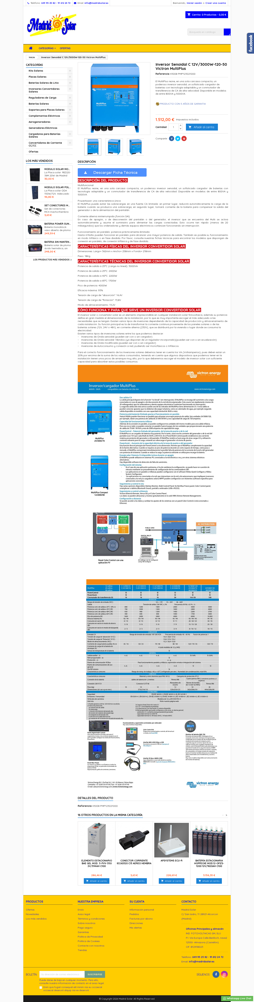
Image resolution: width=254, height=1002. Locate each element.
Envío (81, 909)
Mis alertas (136, 927)
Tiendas (82, 950)
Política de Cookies (89, 941)
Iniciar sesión (194, 3)
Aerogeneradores (39, 121)
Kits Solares (36, 70)
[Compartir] (171, 138)
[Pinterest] (184, 138)
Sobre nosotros (86, 923)
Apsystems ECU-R (171, 860)
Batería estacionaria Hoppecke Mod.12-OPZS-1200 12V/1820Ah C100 (209, 863)
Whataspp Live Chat (238, 998)
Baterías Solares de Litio (44, 82)
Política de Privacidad (90, 936)
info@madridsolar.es (96, 3)
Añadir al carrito (201, 127)
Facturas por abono (141, 918)
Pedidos (134, 914)
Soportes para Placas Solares (46, 109)
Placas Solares (37, 76)
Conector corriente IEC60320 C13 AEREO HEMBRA (134, 862)
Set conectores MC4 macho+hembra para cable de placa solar (57, 205)
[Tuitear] (177, 138)
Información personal (142, 909)
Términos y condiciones (91, 918)
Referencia (162, 73)
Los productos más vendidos (53, 259)
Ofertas (65, 48)
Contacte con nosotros (91, 945)
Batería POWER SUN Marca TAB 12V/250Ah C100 (57, 224)
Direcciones (136, 923)
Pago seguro (85, 927)
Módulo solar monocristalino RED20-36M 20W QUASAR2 (57, 169)
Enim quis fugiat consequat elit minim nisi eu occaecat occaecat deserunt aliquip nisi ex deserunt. (72, 989)
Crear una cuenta (215, 3)
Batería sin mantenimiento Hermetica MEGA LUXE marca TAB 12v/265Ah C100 (57, 242)
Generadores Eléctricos (43, 128)
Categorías (46, 48)
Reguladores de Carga (42, 97)
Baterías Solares (39, 103)
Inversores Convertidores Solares (44, 90)
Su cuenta (137, 901)
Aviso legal (84, 914)
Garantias (83, 932)
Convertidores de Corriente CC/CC (45, 144)
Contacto (188, 901)
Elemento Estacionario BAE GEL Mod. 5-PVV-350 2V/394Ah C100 (96, 863)
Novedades (32, 914)
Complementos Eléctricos (44, 115)
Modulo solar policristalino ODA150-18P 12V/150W (57, 187)
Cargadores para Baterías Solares (44, 135)
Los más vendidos (39, 161)
